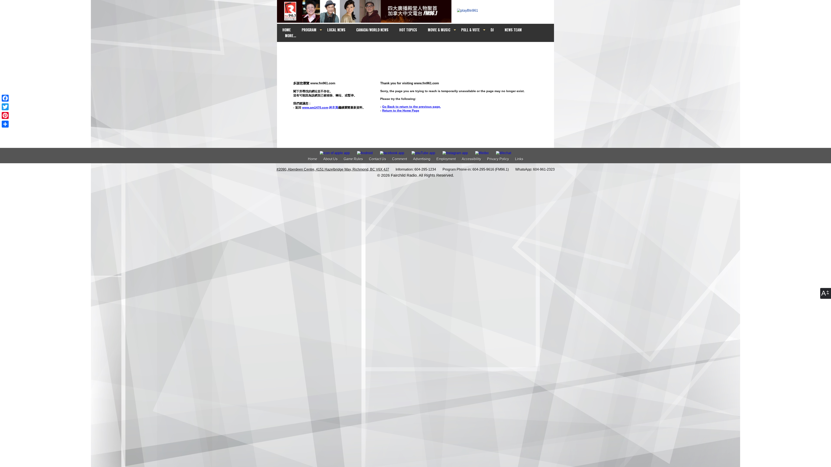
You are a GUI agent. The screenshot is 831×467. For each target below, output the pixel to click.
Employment (446, 159)
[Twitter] (5, 106)
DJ (492, 29)
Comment (399, 159)
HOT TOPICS (408, 29)
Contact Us (377, 159)
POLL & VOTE (470, 29)
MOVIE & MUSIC (439, 29)
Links (519, 159)
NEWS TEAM (513, 29)
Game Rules (353, 159)
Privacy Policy (498, 159)
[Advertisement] (419, 50)
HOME (286, 29)
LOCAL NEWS (336, 29)
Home (312, 159)
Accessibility (471, 159)
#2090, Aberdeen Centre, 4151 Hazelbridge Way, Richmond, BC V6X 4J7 (333, 169)
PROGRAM (309, 29)
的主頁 (320, 107)
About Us (330, 159)
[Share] (5, 124)
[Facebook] (5, 98)
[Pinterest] (5, 115)
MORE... (290, 35)
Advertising (421, 159)
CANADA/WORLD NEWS (372, 29)
